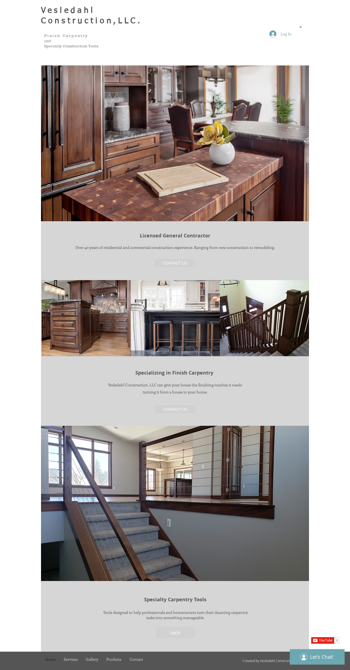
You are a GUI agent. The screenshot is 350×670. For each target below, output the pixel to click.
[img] (86, 318)
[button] (301, 26)
